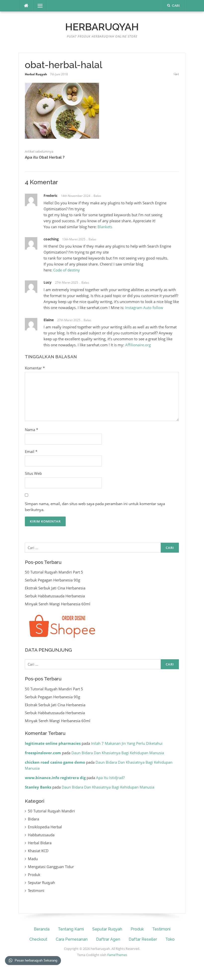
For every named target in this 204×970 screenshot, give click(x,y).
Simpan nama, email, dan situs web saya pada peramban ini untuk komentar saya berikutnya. (95, 506)
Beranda (42, 929)
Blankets (105, 226)
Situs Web (33, 473)
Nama (31, 429)
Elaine (49, 319)
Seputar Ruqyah (41, 882)
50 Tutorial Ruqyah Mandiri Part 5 (54, 572)
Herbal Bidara (39, 842)
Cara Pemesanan (72, 939)
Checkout (38, 939)
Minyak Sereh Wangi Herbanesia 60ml (57, 603)
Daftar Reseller (143, 939)
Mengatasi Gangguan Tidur (51, 866)
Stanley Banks (38, 787)
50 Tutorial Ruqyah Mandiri (51, 810)
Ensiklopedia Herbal (45, 826)
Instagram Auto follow (144, 307)
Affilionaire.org (138, 344)
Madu (33, 858)
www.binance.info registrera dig (55, 777)
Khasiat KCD (38, 850)
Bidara (33, 818)
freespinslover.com (43, 752)
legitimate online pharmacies (53, 743)
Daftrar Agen (108, 939)
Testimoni (36, 890)
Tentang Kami (71, 929)
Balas (97, 196)
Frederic (50, 195)
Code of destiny (66, 269)
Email (31, 451)
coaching (51, 239)
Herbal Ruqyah (36, 74)
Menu (38, 5)
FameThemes (117, 955)
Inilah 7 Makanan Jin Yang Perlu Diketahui (126, 743)
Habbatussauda (41, 834)
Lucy (47, 282)
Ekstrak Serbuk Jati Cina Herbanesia (55, 587)
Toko (170, 939)
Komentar (35, 367)
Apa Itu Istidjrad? (110, 777)
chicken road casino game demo (55, 762)
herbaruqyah (102, 27)
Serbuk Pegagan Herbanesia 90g (52, 579)
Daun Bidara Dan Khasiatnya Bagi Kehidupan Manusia (117, 752)
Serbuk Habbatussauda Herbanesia (55, 595)
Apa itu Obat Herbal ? (44, 157)
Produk (34, 874)
